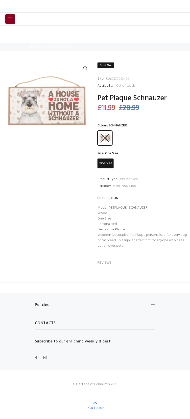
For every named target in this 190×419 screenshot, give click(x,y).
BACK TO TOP (95, 408)
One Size (105, 163)
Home (34, 46)
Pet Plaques (129, 179)
